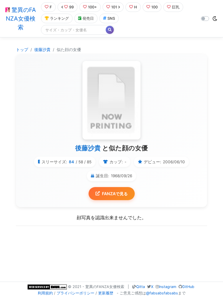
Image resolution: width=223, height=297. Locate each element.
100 (154, 7)
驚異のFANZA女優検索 (21, 18)
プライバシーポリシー (75, 293)
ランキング (59, 18)
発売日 (88, 18)
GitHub (188, 287)
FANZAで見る (115, 193)
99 (71, 7)
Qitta (140, 287)
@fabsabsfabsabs (162, 293)
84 (71, 162)
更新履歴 (105, 293)
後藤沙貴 (42, 49)
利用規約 (45, 293)
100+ (92, 7)
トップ (22, 49)
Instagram (167, 287)
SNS (111, 18)
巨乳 (175, 7)
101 (114, 7)
